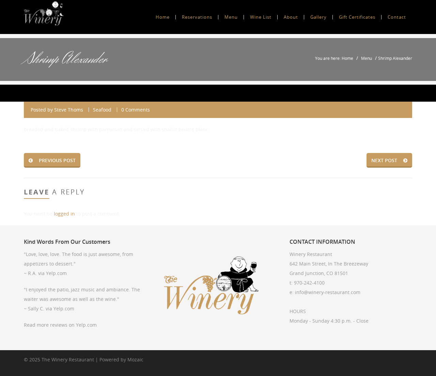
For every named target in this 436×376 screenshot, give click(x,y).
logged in (64, 213)
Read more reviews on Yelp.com (60, 325)
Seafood (102, 109)
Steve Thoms (68, 109)
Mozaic (135, 359)
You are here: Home (334, 58)
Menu (366, 58)
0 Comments (135, 109)
